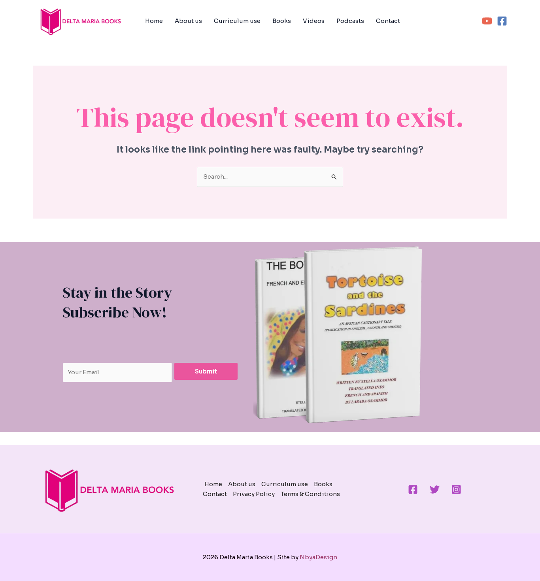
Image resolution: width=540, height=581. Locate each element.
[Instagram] (456, 489)
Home (154, 21)
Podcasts (350, 21)
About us (188, 21)
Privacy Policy (254, 494)
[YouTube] (487, 21)
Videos (314, 21)
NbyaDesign (318, 557)
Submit (206, 371)
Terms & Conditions (310, 494)
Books (281, 21)
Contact (388, 21)
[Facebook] (502, 21)
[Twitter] (435, 489)
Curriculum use (237, 21)
